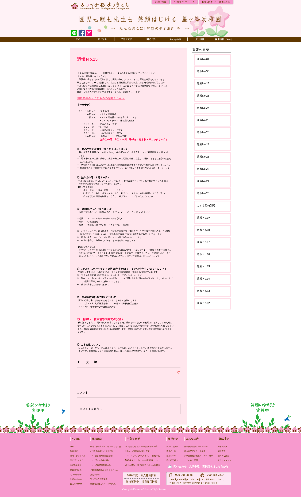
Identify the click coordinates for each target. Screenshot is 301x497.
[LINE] (74, 33)
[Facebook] (82, 33)
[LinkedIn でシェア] (95, 362)
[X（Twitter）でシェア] (87, 362)
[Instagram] (89, 33)
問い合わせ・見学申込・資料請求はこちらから (200, 466)
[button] (102, 39)
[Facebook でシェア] (78, 362)
